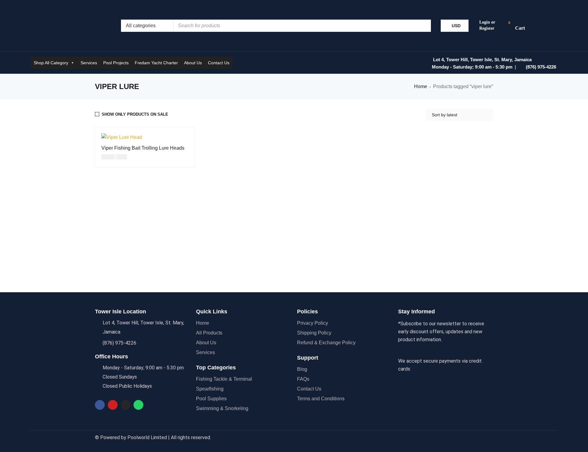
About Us (193, 62)
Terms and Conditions (321, 398)
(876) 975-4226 (541, 66)
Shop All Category (51, 62)
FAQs (303, 379)
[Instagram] (125, 405)
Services (89, 62)
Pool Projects (116, 62)
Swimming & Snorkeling (222, 408)
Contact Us (218, 62)
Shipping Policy (314, 332)
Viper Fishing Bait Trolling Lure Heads (142, 148)
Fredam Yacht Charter (156, 62)
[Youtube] (113, 405)
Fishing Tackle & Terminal (224, 379)
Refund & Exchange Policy (326, 342)
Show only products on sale (135, 114)
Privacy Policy (312, 323)
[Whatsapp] (138, 405)
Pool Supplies (211, 398)
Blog (302, 369)
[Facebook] (100, 405)
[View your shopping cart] (517, 25)
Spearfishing (210, 388)
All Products (209, 332)
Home (420, 86)
